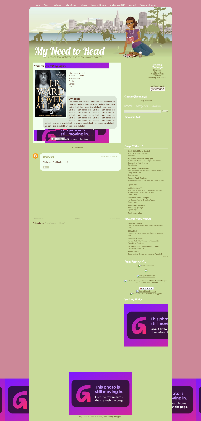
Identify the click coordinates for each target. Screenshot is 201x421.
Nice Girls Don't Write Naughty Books (143, 246)
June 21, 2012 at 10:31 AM (108, 157)
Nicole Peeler (133, 252)
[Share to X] (58, 138)
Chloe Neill (132, 231)
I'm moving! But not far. (136, 248)
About (46, 5)
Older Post (115, 219)
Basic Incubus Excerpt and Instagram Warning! (145, 254)
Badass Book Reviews (137, 178)
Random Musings (135, 239)
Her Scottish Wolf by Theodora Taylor (141, 200)
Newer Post (39, 219)
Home (37, 5)
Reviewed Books (98, 5)
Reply (46, 167)
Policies (83, 5)
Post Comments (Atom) (55, 223)
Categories (142, 106)
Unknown (48, 157)
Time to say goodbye (135, 208)
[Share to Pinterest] (63, 138)
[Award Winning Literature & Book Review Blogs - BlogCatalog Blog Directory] (146, 282)
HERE (163, 78)
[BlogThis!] (55, 138)
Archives (156, 106)
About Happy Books (136, 205)
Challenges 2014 (117, 5)
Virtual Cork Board (148, 5)
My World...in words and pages (140, 158)
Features (57, 5)
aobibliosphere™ (135, 188)
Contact (132, 5)
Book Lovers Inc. (135, 213)
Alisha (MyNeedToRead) (68, 135)
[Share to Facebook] (60, 138)
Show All (165, 257)
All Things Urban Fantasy (138, 168)
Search (128, 106)
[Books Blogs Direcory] (146, 291)
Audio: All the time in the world (138, 153)
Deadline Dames (135, 223)
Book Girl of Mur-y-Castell (139, 151)
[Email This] (52, 138)
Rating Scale (70, 5)
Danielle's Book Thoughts (138, 198)
